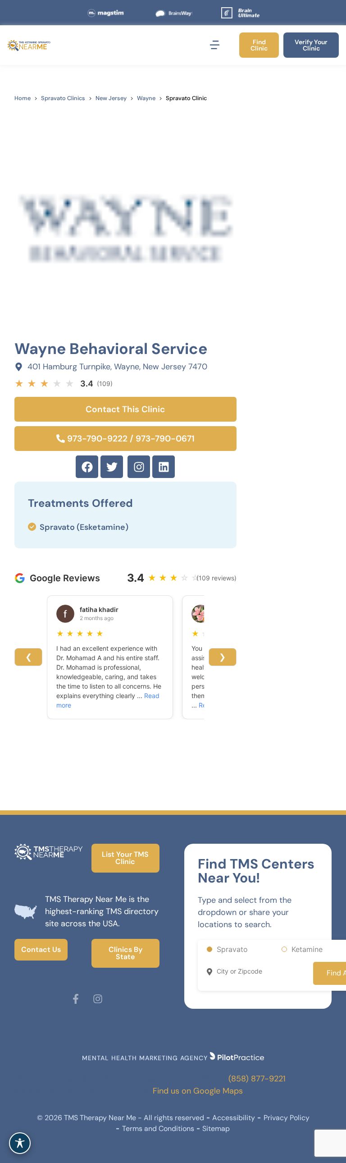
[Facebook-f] (76, 999)
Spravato (232, 949)
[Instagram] (138, 466)
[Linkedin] (163, 466)
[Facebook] (87, 466)
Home (22, 98)
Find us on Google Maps (198, 1090)
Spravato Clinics (63, 98)
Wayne (146, 98)
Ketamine (307, 949)
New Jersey (111, 98)
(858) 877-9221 (257, 1078)
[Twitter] (111, 466)
